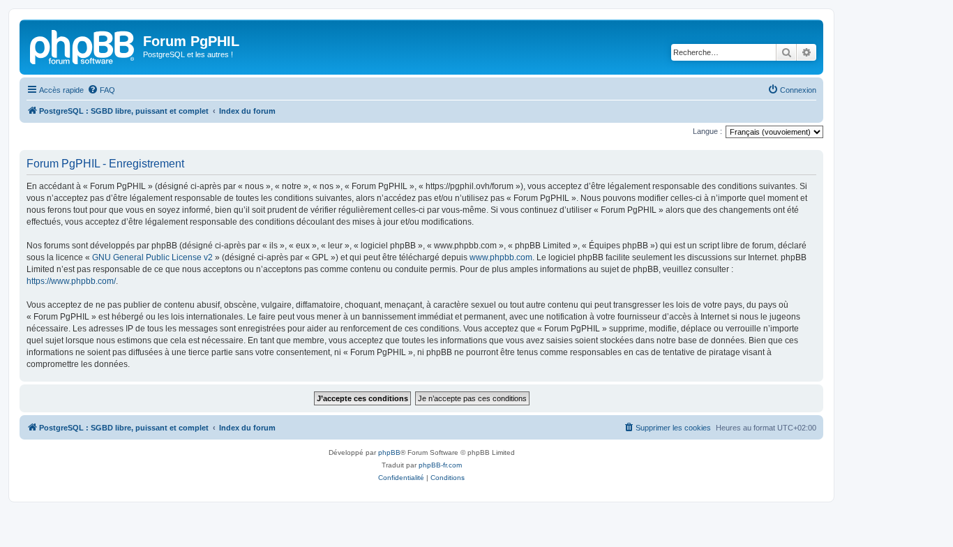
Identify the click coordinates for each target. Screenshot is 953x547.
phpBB (389, 452)
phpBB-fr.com (440, 465)
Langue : (707, 131)
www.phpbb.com (501, 257)
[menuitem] (101, 90)
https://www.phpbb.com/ (71, 281)
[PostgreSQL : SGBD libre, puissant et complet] (83, 45)
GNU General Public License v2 (152, 257)
